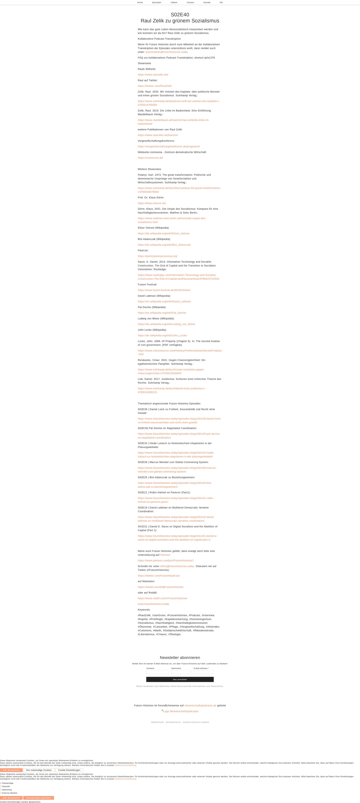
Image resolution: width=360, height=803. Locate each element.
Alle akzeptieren (11, 770)
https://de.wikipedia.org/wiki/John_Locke (162, 335)
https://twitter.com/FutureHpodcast (159, 575)
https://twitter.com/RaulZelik (155, 86)
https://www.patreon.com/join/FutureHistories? (166, 560)
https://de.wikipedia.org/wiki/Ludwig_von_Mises (167, 324)
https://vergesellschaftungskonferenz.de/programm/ (169, 146)
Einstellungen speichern (38, 798)
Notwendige (8, 783)
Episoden (156, 2)
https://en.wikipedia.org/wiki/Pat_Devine (162, 312)
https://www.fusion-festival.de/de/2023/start (164, 290)
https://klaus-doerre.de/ (152, 203)
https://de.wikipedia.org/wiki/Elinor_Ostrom (163, 233)
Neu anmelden (180, 679)
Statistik (6, 786)
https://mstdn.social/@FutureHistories (160, 587)
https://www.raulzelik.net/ (153, 74)
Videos (174, 2)
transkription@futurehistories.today (167, 52)
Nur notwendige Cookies (39, 770)
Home (140, 2)
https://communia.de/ (150, 157)
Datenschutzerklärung (125, 765)
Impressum (157, 722)
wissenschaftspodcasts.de (200, 705)
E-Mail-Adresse (200, 668)
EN (221, 2)
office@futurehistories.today (177, 566)
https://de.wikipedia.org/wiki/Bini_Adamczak (164, 244)
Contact (190, 2)
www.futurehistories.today (153, 604)
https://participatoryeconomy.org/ (157, 256)
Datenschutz (217, 686)
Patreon (165, 555)
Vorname (150, 668)
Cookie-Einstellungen (196, 722)
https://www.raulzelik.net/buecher (158, 135)
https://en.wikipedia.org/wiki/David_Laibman (164, 301)
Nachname (176, 668)
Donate (207, 2)
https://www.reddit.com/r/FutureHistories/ (163, 598)
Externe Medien (9, 793)
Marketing (7, 790)
